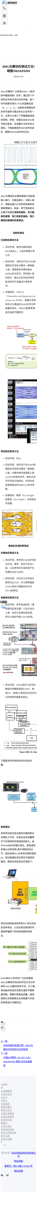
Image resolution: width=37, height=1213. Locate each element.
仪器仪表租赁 (7, 1113)
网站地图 (18, 1161)
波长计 (4, 1097)
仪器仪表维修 (7, 1116)
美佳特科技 (6, 1120)
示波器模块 (6, 1091)
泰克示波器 (6, 1139)
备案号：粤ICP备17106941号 (18, 1166)
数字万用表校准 (8, 1132)
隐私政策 (18, 1171)
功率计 (4, 1100)
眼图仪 (4, 1123)
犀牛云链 (5, 1136)
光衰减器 (5, 1104)
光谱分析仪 (6, 1094)
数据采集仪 (6, 1107)
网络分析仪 (6, 1110)
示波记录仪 (6, 1126)
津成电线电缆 (7, 1129)
